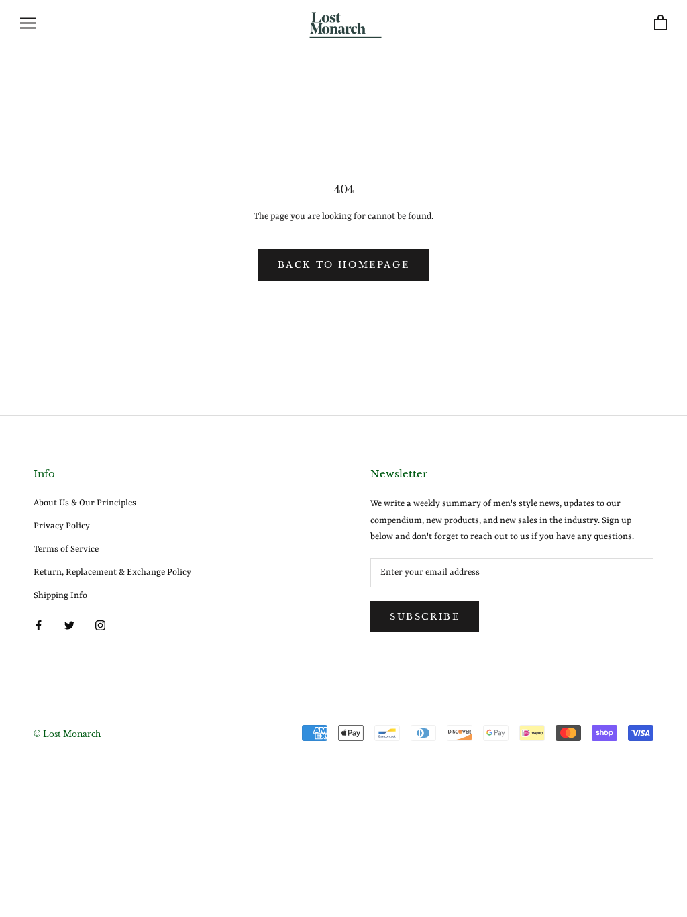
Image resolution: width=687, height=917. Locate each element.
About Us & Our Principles (85, 503)
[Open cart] (660, 23)
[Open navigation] (28, 23)
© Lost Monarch (67, 734)
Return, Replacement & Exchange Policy (112, 572)
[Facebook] (39, 625)
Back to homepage (344, 265)
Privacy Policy (62, 526)
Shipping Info (60, 596)
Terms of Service (66, 549)
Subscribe (425, 616)
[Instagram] (100, 625)
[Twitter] (69, 625)
